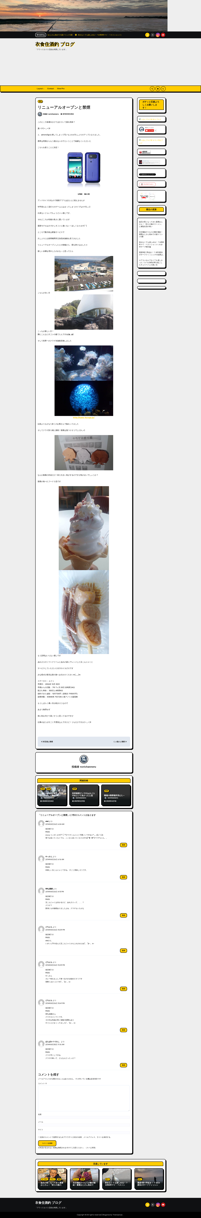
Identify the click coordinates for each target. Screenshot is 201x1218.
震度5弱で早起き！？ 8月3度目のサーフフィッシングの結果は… (148, 1185)
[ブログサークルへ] (149, 162)
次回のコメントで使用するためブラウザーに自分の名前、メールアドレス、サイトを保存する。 (76, 1137)
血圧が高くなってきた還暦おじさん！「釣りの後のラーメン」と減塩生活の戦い (151, 224)
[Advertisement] (100, 69)
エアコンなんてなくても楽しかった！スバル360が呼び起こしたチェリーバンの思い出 (151, 262)
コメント (42, 1083)
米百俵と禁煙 (48, 742)
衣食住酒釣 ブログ (55, 44)
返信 (123, 845)
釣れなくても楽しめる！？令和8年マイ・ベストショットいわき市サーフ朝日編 (151, 244)
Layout (40, 88)
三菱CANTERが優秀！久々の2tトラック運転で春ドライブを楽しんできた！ (51, 795)
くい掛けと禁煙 (119, 742)
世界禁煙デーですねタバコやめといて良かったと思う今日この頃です (83, 795)
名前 (39, 1114)
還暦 (59, 1179)
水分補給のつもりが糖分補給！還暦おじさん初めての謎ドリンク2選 (151, 234)
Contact (50, 88)
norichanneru (53, 114)
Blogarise (106, 1215)
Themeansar (117, 1215)
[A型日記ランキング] (145, 152)
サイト (40, 1130)
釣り (107, 1179)
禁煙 (40, 101)
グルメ (52, 1179)
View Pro (60, 88)
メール (40, 1122)
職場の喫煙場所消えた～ (114, 795)
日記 (42, 789)
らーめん (45, 1179)
